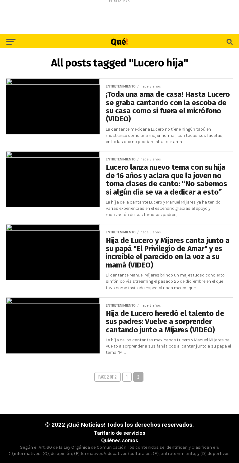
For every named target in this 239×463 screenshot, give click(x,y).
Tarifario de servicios (119, 433)
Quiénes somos (119, 440)
